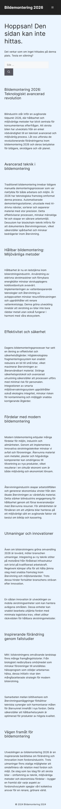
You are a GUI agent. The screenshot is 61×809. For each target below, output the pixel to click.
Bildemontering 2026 (23, 7)
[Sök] (8, 72)
